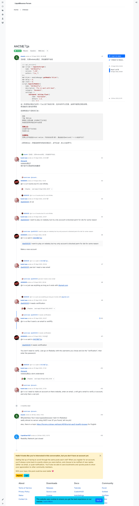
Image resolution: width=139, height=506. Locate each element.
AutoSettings (79, 495)
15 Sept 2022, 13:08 (39, 336)
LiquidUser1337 (26, 435)
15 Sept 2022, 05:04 (40, 264)
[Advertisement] (69, 28)
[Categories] (2, 2)
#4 (102, 199)
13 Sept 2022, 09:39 (38, 56)
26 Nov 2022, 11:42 (38, 415)
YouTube (105, 495)
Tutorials (77, 488)
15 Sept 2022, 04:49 (39, 235)
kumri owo (24, 158)
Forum (104, 488)
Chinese (18, 51)
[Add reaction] (93, 148)
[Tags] (2, 10)
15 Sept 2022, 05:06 (40, 300)
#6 (102, 235)
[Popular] (2, 14)
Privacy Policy (24, 492)
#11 (102, 336)
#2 (102, 158)
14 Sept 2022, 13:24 (39, 181)
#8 (102, 282)
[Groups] (2, 22)
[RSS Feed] (47, 51)
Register (19, 475)
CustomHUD (79, 492)
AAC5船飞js (37, 238)
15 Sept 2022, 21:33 (40, 388)
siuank (23, 56)
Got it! (99, 500)
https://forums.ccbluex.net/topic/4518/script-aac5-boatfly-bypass (62, 424)
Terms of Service (25, 488)
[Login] (136, 2)
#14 (102, 415)
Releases (49, 488)
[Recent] (2, 6)
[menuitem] (136, 2)
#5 (102, 217)
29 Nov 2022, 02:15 (43, 435)
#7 (102, 264)
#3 (102, 181)
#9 (102, 300)
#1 (102, 56)
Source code (51, 492)
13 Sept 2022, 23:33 (40, 158)
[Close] (100, 455)
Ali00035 (24, 181)
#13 (102, 388)
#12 (102, 368)
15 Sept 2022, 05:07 (40, 318)
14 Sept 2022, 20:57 (40, 199)
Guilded (105, 492)
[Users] (2, 18)
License (49, 495)
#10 (102, 318)
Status (21, 495)
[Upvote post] (97, 148)
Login (26, 475)
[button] (2, 499)
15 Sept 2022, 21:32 (40, 368)
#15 (102, 435)
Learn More (48, 502)
